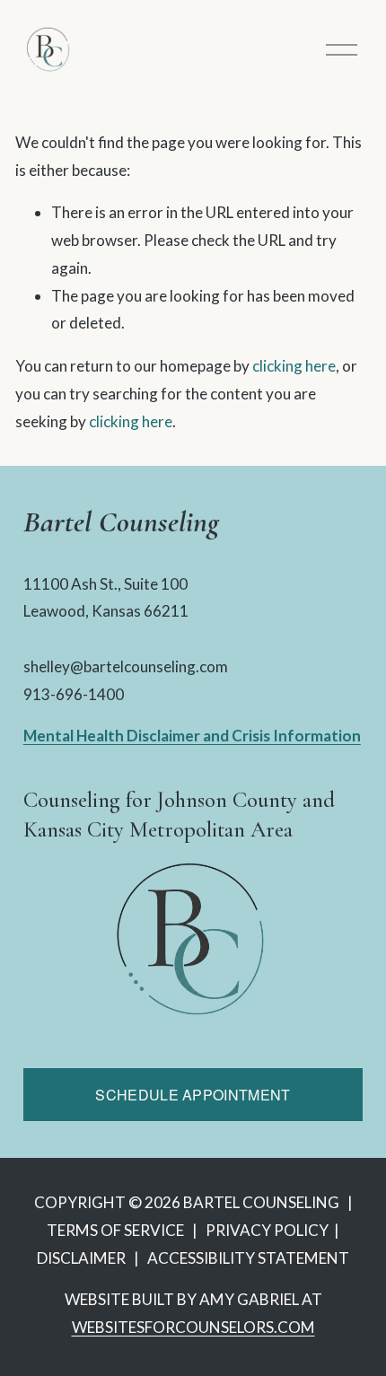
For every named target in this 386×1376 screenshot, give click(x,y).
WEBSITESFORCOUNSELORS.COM (193, 1327)
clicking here (294, 365)
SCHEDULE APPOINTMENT (192, 1094)
